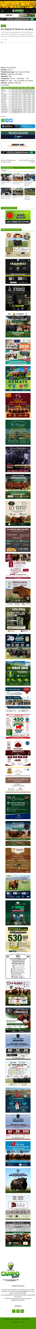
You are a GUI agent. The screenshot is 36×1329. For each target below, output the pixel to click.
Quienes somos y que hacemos (12, 1319)
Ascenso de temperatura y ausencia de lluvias (8, 161)
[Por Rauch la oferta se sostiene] (6, 177)
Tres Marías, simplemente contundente (27, 198)
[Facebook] (13, 1311)
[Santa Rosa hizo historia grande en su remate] (6, 191)
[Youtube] (22, 1311)
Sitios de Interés (15, 1322)
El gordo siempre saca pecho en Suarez (27, 161)
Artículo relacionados (7, 168)
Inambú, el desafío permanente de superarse (28, 184)
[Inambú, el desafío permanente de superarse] (29, 177)
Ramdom (4, 170)
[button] (33, 11)
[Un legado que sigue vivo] (18, 191)
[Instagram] (18, 1311)
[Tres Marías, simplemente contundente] (29, 191)
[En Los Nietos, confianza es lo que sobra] (18, 177)
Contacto (22, 1322)
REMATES (3, 25)
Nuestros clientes (25, 1319)
